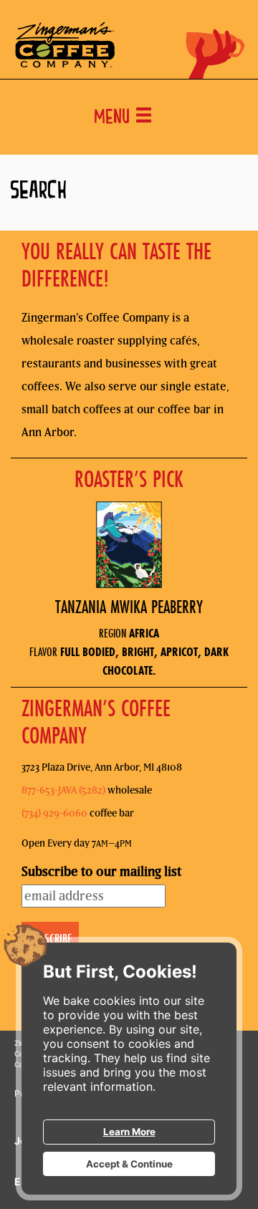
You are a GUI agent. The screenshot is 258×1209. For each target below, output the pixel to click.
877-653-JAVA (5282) (63, 790)
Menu (115, 118)
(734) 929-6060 (54, 813)
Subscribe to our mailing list (101, 871)
